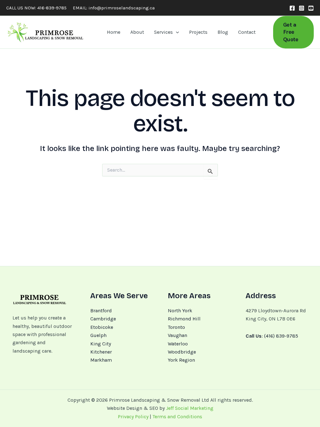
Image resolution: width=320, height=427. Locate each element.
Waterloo (178, 344)
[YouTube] (311, 8)
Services (163, 32)
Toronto (176, 327)
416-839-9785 (52, 8)
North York (180, 311)
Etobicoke (101, 327)
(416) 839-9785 (281, 336)
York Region (181, 360)
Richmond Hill (184, 319)
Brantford (101, 311)
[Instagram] (301, 8)
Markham (101, 360)
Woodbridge (182, 352)
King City (100, 344)
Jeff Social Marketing (189, 408)
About (137, 32)
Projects (198, 32)
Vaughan (177, 335)
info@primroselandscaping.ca (121, 8)
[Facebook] (292, 8)
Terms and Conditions (177, 416)
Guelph (98, 335)
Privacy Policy (133, 416)
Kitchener (101, 352)
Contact (247, 32)
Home (113, 32)
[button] (176, 32)
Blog (223, 32)
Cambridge (103, 319)
